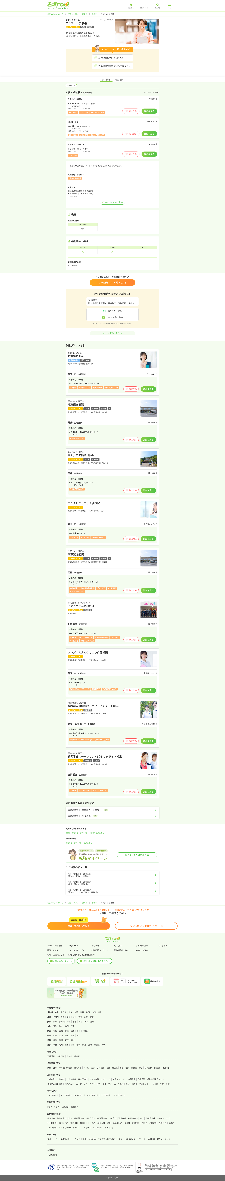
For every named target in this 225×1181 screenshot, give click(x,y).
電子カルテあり (163, 1139)
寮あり (121, 1139)
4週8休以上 (66, 1139)
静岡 (67, 1026)
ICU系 (86, 1068)
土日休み (76, 1139)
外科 (141, 1118)
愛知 (55, 1026)
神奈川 (62, 1021)
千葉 (74, 1021)
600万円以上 (93, 1095)
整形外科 (74, 1123)
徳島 (55, 1040)
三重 (73, 1026)
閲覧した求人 (53, 950)
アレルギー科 (85, 1127)
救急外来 (78, 1068)
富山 (68, 1017)
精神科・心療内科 (149, 1123)
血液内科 (113, 1118)
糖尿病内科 (133, 1118)
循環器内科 (102, 1118)
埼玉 (69, 1021)
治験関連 (166, 1068)
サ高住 (121, 1084)
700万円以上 (106, 1095)
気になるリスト (164, 945)
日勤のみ (65, 1107)
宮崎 (90, 1045)
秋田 (88, 1012)
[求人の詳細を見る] (112, 372)
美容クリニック (119, 1079)
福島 (100, 1012)
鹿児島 (97, 1045)
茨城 (80, 1021)
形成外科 (84, 1123)
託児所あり (88, 843)
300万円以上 (53, 1095)
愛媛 (67, 1040)
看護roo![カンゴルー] (55, 14)
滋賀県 (84, 14)
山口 (78, 1035)
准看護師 (61, 1056)
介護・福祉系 (112, 1068)
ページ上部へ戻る (111, 333)
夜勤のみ (75, 1107)
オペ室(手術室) (65, 1068)
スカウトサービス (77, 950)
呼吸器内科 (79, 1118)
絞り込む (72, 85)
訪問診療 (148, 1068)
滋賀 (73, 1031)
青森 (70, 1012)
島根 (73, 1035)
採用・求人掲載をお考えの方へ (96, 961)
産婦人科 (101, 1123)
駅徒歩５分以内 (89, 1139)
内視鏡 (157, 1068)
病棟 (49, 1068)
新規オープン (53, 1139)
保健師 (69, 1056)
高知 (73, 1040)
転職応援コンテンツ (100, 950)
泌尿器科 (136, 1123)
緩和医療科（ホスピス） (103, 1127)
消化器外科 (52, 1123)
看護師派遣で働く (121, 950)
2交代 (49, 1107)
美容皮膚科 (61, 1118)
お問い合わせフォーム (62, 961)
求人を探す (118, 945)
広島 (55, 1035)
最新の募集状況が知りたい (111, 57)
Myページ (73, 945)
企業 (168, 1084)
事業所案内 (52, 1155)
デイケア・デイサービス (90, 1084)
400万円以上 (66, 1095)
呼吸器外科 (150, 1118)
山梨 (86, 1017)
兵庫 (67, 1031)
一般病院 (51, 1079)
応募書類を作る (142, 945)
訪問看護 (100, 1068)
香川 (61, 1040)
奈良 (78, 1031)
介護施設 (141, 1079)
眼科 (109, 1123)
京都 (61, 1031)
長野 (92, 1017)
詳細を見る (149, 111)
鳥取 (67, 1035)
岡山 (61, 1035)
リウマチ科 (52, 1127)
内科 (70, 1118)
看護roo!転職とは (54, 945)
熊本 (78, 1045)
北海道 (63, 1012)
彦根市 (94, 14)
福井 (80, 1017)
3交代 (56, 1107)
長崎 (72, 1045)
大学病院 (61, 1079)
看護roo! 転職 (72, 14)
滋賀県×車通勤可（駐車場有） (77, 833)
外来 (55, 1068)
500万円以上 (79, 1095)
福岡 (61, 1045)
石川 (74, 1017)
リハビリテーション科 (68, 1127)
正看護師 (51, 1056)
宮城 (82, 1012)
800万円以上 (119, 1095)
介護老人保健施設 (55, 1084)
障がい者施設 (131, 1084)
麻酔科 (171, 1123)
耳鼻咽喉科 (117, 1123)
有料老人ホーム (71, 1084)
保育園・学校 (137, 1068)
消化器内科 (90, 1118)
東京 (55, 1021)
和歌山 (85, 1031)
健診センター (144, 1084)
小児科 (92, 1123)
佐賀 (66, 1045)
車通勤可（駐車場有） (74, 843)
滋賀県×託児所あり (97, 833)
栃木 (86, 1021)
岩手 (76, 1012)
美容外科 (51, 1118)
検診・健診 (124, 1068)
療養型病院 (83, 1079)
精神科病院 (94, 1079)
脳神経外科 (63, 1123)
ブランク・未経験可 (146, 1139)
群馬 (92, 1021)
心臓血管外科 (162, 1118)
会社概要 (51, 1150)
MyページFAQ (142, 950)
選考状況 (95, 945)
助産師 (77, 1056)
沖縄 (104, 1045)
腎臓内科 (122, 1118)
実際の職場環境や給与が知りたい (114, 65)
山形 (94, 1012)
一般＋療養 (71, 1079)
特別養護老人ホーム (155, 1079)
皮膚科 (127, 1123)
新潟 (63, 1017)
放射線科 (163, 1123)
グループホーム (109, 1084)
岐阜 (61, 1026)
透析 (93, 1068)
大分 (84, 1045)
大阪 (55, 1031)
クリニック (106, 1079)
